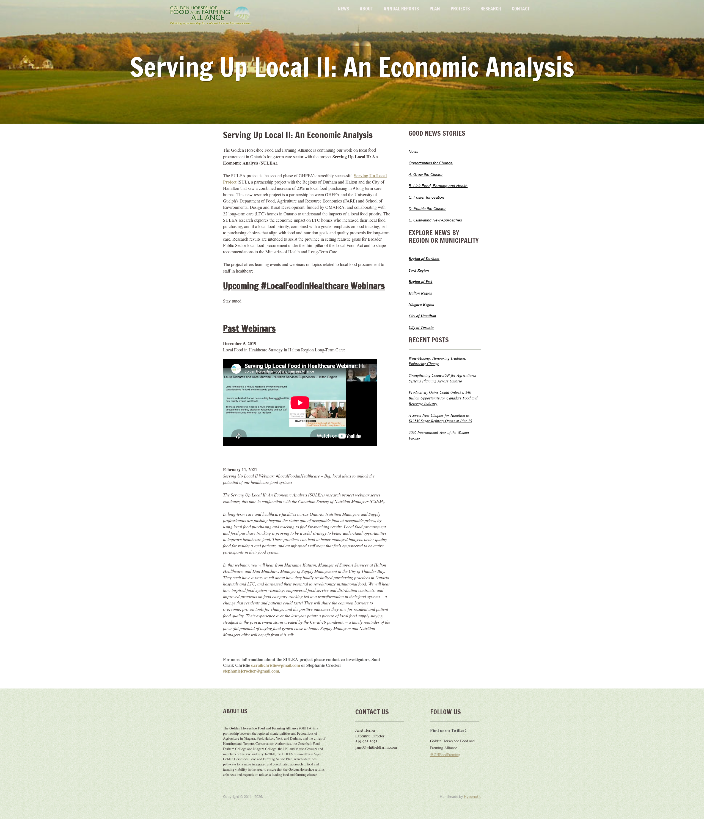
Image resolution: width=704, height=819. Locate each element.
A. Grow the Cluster (426, 174)
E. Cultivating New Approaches (435, 220)
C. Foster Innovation (426, 197)
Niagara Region (422, 304)
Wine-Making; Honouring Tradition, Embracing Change (437, 361)
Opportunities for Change (431, 163)
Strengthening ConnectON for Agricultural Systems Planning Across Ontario (442, 378)
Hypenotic (472, 796)
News (343, 8)
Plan (435, 8)
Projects (460, 8)
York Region (419, 270)
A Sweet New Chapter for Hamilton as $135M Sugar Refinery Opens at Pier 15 (440, 418)
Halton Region (421, 293)
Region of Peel (420, 281)
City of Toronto (421, 327)
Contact (521, 8)
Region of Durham (424, 259)
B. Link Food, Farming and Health (438, 186)
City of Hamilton (422, 316)
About (366, 8)
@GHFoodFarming (445, 754)
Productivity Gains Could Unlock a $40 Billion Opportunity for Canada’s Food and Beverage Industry (443, 398)
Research (490, 8)
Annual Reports (401, 8)
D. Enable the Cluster (427, 208)
